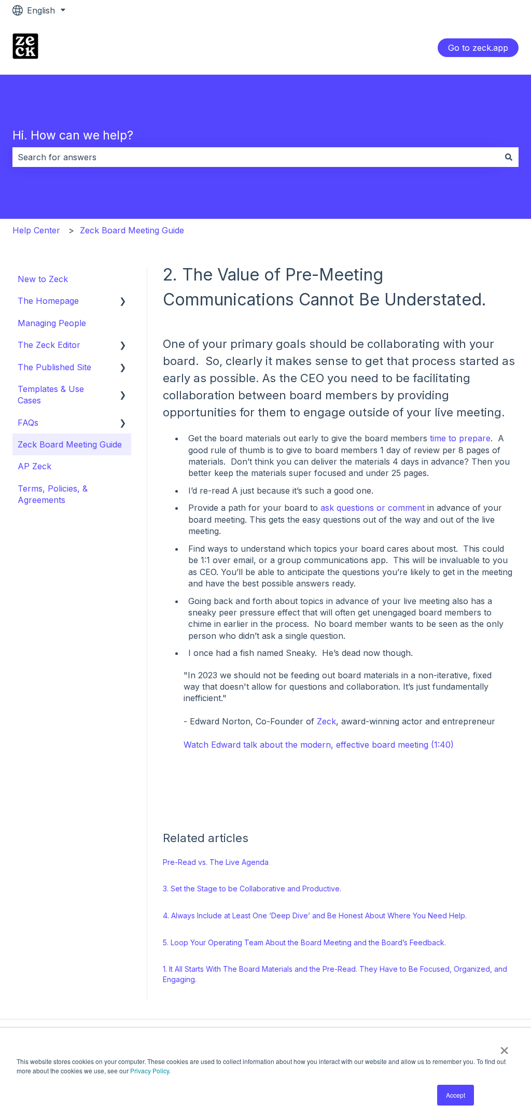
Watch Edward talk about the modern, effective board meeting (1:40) (319, 744)
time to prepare (460, 438)
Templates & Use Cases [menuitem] (51, 394)
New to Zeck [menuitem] (43, 279)
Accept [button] (455, 1094)
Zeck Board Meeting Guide (132, 230)
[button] (123, 301)
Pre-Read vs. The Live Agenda (216, 862)
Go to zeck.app (478, 48)
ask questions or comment (372, 507)
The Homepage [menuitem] (48, 301)
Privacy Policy (149, 1070)
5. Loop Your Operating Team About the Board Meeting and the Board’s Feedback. (304, 942)
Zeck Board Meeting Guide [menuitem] (70, 444)
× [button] (504, 1047)
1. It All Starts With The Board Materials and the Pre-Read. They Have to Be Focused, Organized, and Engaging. (335, 974)
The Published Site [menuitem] (54, 367)
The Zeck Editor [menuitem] (49, 345)
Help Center (36, 230)
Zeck (326, 721)
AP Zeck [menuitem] (34, 466)
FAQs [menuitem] (28, 422)
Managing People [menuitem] (52, 323)
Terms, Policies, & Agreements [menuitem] (53, 494)
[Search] (509, 157)
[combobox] (255, 157)
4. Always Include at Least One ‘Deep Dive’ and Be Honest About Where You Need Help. (315, 915)
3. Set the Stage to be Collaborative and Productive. (252, 888)
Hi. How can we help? (72, 135)
